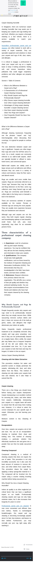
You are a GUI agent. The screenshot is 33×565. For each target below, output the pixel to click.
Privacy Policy (13, 10)
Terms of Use (11, 12)
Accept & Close (23, 3)
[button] (24, 544)
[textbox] (16, 278)
